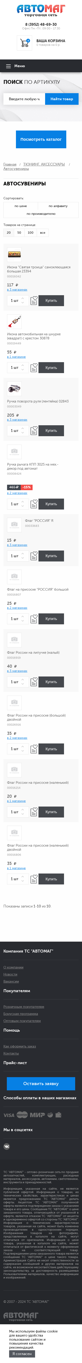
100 (30, 232)
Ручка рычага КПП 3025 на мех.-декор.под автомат (32, 467)
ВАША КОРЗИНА (50, 41)
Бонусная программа (20, 1014)
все (42, 232)
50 (19, 232)
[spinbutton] (18, 300)
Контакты (11, 1053)
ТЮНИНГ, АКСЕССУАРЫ (44, 164)
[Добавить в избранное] (34, 300)
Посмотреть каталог (41, 139)
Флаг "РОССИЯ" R (39, 521)
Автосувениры (16, 169)
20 (9, 232)
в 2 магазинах (17, 493)
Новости (10, 974)
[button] (23, 298)
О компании (13, 967)
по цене (21, 206)
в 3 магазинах (17, 289)
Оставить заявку (41, 1083)
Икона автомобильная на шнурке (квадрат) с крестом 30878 (34, 336)
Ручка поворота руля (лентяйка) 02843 (38, 401)
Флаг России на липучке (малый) (33, 653)
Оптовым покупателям (22, 1021)
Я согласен (22, 1354)
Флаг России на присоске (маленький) (38, 783)
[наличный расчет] (58, 1114)
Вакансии (11, 981)
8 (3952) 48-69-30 (41, 25)
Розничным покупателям (23, 1007)
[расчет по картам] (8, 1114)
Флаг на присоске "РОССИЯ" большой (38, 590)
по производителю (41, 213)
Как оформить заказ (19, 1046)
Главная (9, 164)
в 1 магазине (16, 357)
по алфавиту (58, 206)
